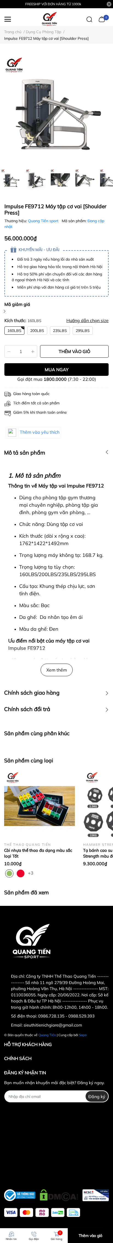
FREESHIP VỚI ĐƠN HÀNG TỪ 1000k (53, 4)
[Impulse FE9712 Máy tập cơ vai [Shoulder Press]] (56, 108)
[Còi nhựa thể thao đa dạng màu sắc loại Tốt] (39, 804)
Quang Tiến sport (44, 220)
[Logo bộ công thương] (56, 1194)
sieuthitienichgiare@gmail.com (53, 1025)
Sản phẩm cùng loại (28, 760)
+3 (31, 873)
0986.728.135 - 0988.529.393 (66, 1016)
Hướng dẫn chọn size (87, 320)
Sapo (83, 1035)
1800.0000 (55, 379)
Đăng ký (96, 1096)
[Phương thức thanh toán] (42, 1212)
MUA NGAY (57, 369)
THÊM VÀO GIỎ (74, 351)
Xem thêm (56, 670)
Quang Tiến (47, 1035)
